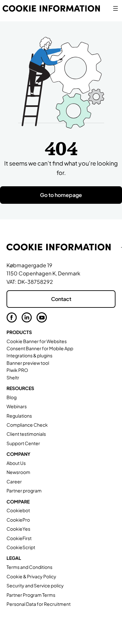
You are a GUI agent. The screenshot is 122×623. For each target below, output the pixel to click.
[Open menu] (115, 8)
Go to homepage (61, 194)
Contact (61, 298)
